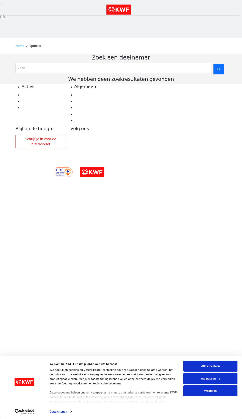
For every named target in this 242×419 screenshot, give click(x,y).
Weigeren (210, 390)
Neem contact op (87, 120)
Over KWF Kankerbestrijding (95, 114)
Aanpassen (208, 378)
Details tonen (58, 411)
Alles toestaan (210, 366)
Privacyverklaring (87, 95)
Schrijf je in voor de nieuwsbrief (40, 141)
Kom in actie (31, 108)
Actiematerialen (34, 95)
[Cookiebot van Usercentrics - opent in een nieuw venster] (24, 411)
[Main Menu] (1, 3)
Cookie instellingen (88, 101)
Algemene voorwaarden (92, 108)
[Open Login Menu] (2, 17)
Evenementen (32, 101)
